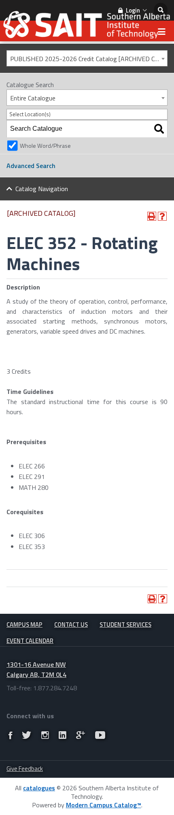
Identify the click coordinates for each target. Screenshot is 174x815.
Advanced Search (30, 165)
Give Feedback (24, 768)
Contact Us (71, 624)
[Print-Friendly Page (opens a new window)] (151, 216)
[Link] (10, 735)
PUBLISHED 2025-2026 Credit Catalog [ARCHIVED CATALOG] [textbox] (88, 59)
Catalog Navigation (41, 189)
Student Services (125, 624)
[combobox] (87, 58)
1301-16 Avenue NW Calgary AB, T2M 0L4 (36, 669)
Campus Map (24, 624)
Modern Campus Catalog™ (103, 805)
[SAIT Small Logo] (87, 27)
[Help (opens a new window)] (162, 216)
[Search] (159, 129)
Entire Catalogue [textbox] (32, 98)
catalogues (39, 788)
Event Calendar (29, 640)
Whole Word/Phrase (45, 145)
